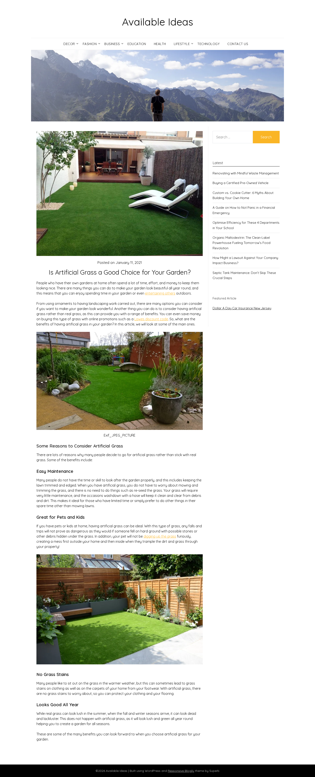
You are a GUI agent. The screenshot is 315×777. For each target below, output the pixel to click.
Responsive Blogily (181, 771)
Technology (208, 44)
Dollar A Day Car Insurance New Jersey (242, 308)
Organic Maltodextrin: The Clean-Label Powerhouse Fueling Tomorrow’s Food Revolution (241, 243)
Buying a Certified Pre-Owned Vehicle (240, 183)
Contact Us (237, 44)
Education (137, 44)
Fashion (90, 44)
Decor (69, 44)
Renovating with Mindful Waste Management (246, 173)
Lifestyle (182, 44)
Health (160, 44)
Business (112, 44)
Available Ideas (157, 21)
